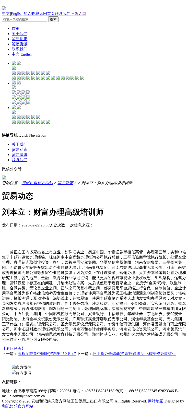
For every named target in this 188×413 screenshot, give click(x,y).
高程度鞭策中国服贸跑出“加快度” (47, 354)
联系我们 (62, 14)
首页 (16, 28)
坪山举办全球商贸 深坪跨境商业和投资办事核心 (134, 354)
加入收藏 (31, 14)
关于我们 (19, 34)
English (17, 14)
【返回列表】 (13, 348)
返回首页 (47, 14)
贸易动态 (19, 39)
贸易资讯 (19, 44)
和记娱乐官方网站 (37, 183)
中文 (6, 14)
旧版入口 (78, 14)
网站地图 (156, 401)
